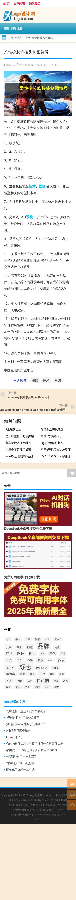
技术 (32, 186)
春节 (61, 659)
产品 (28, 639)
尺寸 (63, 653)
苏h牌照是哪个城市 (18, 730)
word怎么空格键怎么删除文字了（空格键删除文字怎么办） (22, 456)
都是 (56, 687)
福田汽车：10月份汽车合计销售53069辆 (31, 750)
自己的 (43, 680)
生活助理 (16, 38)
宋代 (52, 653)
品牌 (43, 645)
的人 (9, 680)
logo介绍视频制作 (52, 443)
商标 (9, 653)
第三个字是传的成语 (18, 449)
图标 (20, 653)
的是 (20, 681)
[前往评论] (71, 794)
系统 (29, 217)
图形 (42, 186)
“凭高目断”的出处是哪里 (21, 756)
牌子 (32, 674)
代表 (37, 639)
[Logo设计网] (38, 15)
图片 (32, 653)
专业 (8, 639)
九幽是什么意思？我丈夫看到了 (26, 711)
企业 (47, 639)
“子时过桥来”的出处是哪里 (23, 717)
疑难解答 (39, 800)
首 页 (6, 3)
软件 (37, 687)
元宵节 (58, 639)
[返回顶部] (71, 804)
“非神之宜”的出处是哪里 (21, 763)
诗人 (17, 687)
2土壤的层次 (13, 429)
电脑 (52, 674)
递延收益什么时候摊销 (19, 436)
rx (14, 65)
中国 (18, 639)
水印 (55, 668)
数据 (40, 660)
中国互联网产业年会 (18, 370)
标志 (25, 666)
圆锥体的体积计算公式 (20, 769)
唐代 (57, 647)
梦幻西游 (41, 668)
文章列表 (19, 3)
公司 (9, 647)
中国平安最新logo (52, 436)
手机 (20, 660)
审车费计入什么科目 (18, 443)
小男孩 (38, 819)
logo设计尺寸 (14, 737)
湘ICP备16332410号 (56, 800)
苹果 (56, 681)
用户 (42, 674)
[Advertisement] (38, 862)
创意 (30, 647)
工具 (9, 660)
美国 (30, 681)
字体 (42, 653)
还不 (47, 687)
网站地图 (27, 800)
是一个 (10, 667)
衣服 (66, 681)
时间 (50, 660)
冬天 (19, 647)
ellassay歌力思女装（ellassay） (29, 397)
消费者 (10, 674)
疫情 (61, 674)
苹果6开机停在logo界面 (56, 449)
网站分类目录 (63, 795)
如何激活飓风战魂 (52, 429)
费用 (27, 687)
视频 (8, 687)
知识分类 (34, 3)
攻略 (30, 660)
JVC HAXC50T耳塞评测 (56, 456)
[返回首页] (71, 784)
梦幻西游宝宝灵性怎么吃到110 (25, 724)
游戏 (22, 674)
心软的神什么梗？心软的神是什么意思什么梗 (34, 743)
